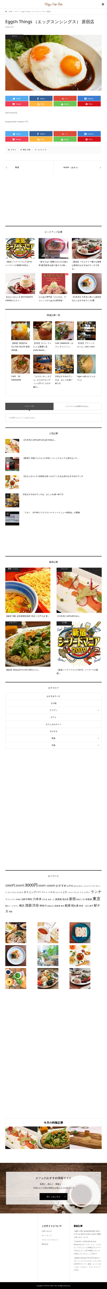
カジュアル (12, 892)
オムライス (88, 886)
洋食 (53, 745)
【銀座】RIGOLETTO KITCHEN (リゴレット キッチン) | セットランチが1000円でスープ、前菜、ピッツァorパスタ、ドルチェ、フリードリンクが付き (87, 1264)
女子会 (44, 899)
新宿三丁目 (80, 899)
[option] (21, 1137)
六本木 (37, 899)
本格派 (88, 899)
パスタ (51, 892)
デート (45, 892)
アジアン (53, 710)
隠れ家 (75, 905)
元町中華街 (26, 899)
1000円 (10, 885)
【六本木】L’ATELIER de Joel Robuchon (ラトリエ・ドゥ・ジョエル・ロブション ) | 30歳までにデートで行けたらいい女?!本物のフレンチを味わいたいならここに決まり (87, 1248)
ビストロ (58, 892)
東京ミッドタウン (12, 906)
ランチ (96, 892)
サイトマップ (47, 1236)
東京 (24, 150)
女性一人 (51, 899)
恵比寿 (65, 899)
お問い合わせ (47, 1231)
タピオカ (53, 731)
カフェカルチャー (53, 724)
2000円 (19, 885)
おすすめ (61, 885)
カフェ (13, 150)
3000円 (31, 885)
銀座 (68, 905)
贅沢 (62, 906)
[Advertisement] (53, 189)
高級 (10, 912)
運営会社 (45, 1244)
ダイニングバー (32, 892)
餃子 (91, 906)
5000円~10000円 (46, 885)
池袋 (28, 905)
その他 (53, 703)
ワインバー (10, 899)
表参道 (57, 906)
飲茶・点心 (84, 906)
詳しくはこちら (53, 1196)
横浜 (22, 905)
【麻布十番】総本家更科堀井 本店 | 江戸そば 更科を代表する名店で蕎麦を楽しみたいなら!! (87, 1234)
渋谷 (29, 150)
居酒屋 (58, 899)
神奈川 (43, 905)
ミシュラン (85, 892)
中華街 (18, 899)
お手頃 (70, 886)
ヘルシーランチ (73, 892)
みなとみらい (78, 886)
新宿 (72, 899)
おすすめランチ (53, 696)
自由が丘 (50, 906)
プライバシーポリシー (50, 1240)
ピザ (65, 892)
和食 (53, 738)
